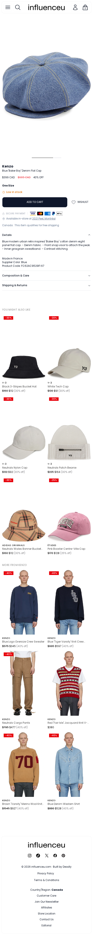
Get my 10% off (46, 916)
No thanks (46, 924)
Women (57, 895)
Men (38, 895)
